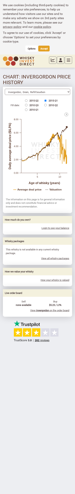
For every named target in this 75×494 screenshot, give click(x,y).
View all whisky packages (55, 258)
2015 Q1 (53, 100)
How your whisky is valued (55, 280)
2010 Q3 (33, 105)
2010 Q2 (53, 105)
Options (32, 48)
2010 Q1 (33, 109)
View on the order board (49, 310)
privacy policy (12, 27)
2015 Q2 (33, 100)
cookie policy (42, 27)
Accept (44, 48)
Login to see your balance (55, 228)
